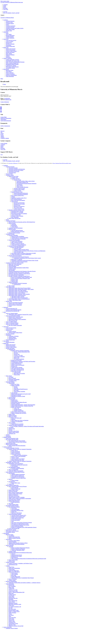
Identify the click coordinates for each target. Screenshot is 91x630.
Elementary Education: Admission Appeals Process (19, 273)
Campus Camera (12, 580)
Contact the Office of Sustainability (16, 470)
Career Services (14, 201)
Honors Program (12, 223)
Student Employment (10, 339)
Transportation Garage (13, 623)
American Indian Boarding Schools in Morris (18, 543)
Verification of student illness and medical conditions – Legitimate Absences (24, 582)
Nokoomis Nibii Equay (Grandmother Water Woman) (22, 577)
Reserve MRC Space (15, 482)
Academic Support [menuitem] (10, 23)
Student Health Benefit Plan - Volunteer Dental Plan (22, 405)
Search (2, 15)
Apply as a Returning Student (12, 323)
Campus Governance (10, 562)
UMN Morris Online (10, 286)
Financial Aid (9, 330)
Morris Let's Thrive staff (16, 417)
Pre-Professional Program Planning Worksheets (26, 183)
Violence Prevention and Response (16, 425)
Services (15, 386)
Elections (10, 430)
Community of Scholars (14, 336)
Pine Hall (16, 353)
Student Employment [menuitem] (10, 46)
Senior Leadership (10, 545)
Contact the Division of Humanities (18, 244)
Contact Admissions (5, 101)
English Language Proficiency (15, 318)
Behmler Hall (11, 585)
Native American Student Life (17, 475)
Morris (4, 7)
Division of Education (13, 235)
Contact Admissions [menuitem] (10, 37)
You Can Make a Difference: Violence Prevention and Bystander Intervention (27, 426)
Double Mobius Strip (15, 576)
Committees (11, 427)
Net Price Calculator (10, 333)
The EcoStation (14, 466)
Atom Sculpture (14, 574)
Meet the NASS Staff (15, 488)
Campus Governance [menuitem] (10, 74)
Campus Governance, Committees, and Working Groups (20, 563)
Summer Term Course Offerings (15, 303)
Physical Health (12, 398)
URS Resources (17, 284)
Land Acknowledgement (6, 120)
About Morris (3, 119)
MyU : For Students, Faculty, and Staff (11, 160)
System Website (4, 143)
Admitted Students (7, 437)
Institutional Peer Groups (16, 556)
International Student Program (12, 505)
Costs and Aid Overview (11, 327)
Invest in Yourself (12, 378)
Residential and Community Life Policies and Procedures (23, 361)
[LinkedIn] (45, 112)
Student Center (12, 621)
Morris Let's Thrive (15, 384)
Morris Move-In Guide (16, 371)
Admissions (5, 307)
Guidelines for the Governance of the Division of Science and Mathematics (29, 250)
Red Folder (16, 390)
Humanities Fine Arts (13, 598)
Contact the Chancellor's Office (17, 550)
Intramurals (8, 436)
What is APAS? (20, 185)
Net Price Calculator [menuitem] (10, 43)
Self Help (16, 387)
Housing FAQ (14, 366)
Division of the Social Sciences (15, 255)
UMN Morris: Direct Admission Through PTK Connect (20, 314)
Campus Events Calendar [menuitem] (11, 51)
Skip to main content (5, 1)
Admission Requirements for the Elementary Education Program (22, 271)
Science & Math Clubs (18, 252)
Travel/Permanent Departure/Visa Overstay (20, 524)
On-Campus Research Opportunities (16, 274)
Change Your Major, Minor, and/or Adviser (26, 181)
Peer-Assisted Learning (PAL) (17, 195)
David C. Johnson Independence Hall (22, 351)
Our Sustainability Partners (14, 467)
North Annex (11, 605)
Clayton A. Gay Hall (18, 355)
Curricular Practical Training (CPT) (18, 515)
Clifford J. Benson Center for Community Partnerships (20, 449)
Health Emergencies (15, 502)
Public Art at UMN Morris (14, 571)
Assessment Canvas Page (14, 171)
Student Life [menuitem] (5, 47)
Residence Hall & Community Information (20, 350)
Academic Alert (14, 177)
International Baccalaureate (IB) (12, 310)
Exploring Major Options (19, 189)
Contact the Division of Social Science (19, 261)
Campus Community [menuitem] (7, 58)
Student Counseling (15, 385)
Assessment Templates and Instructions (17, 169)
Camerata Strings (12, 268)
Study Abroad (9, 375)
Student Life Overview (11, 344)
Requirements (14, 225)
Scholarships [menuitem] (8, 45)
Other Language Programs (16, 242)
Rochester (5, 8)
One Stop (5, 11)
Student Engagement (15, 452)
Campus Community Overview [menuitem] (12, 59)
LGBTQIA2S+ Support (11, 529)
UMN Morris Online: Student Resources (17, 295)
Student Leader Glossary (14, 432)
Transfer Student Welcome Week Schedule (17, 442)
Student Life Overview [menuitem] (11, 48)
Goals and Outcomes (13, 491)
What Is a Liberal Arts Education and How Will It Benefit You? (22, 222)
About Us (13, 553)
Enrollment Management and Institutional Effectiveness (20, 552)
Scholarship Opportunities (14, 379)
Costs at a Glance (9, 329)
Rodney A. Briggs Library (14, 611)
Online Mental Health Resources (21, 389)
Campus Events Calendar (11, 347)
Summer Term (9, 301)
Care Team (11, 503)
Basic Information (15, 217)
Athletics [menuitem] (8, 56)
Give (2, 154)
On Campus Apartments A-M (15, 606)
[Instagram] (45, 110)
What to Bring (17, 374)
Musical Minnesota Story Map (17, 460)
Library (2, 133)
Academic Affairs (12, 551)
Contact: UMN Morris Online (15, 300)
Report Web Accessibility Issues (65, 163)
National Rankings (12, 541)
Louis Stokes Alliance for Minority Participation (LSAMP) (23, 253)
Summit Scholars (14, 480)
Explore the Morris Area (14, 570)
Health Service (14, 399)
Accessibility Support (10, 532)
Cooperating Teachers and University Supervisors (19, 272)
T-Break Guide (12, 428)
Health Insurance (14, 401)
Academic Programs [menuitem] (10, 21)
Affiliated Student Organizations (18, 474)
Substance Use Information (17, 421)
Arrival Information (15, 509)
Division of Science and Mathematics (16, 246)
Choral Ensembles (12, 266)
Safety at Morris (12, 422)
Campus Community (7, 446)
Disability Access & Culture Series (18, 478)
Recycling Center (12, 609)
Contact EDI (11, 484)
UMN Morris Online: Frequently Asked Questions (19, 294)
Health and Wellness (10, 381)
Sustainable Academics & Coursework (19, 464)
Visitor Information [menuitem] (10, 76)
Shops (10, 616)
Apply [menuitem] (7, 33)
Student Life (5, 343)
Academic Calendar (5, 138)
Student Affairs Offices (13, 490)
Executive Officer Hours (14, 431)
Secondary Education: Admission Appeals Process (19, 276)
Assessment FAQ (12, 172)
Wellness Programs (13, 415)
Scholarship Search (13, 338)
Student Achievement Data (14, 537)
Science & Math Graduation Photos (21, 249)
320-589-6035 (7, 98)
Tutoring (13, 196)
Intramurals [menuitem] (8, 57)
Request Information (10, 342)
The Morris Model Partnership (17, 468)
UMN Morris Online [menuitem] (10, 29)
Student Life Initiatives (13, 494)
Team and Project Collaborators (15, 304)
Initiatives (13, 419)
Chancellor (11, 546)
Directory (3, 131)
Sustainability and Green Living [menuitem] (12, 60)
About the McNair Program (17, 230)
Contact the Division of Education (18, 238)
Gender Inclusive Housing (16, 367)
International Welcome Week (17, 510)
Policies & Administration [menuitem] (11, 75)
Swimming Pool (12, 622)
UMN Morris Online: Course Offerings (17, 292)
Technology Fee (12, 433)
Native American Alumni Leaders (16, 492)
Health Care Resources (16, 407)
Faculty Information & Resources (21, 194)
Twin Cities (5, 9)
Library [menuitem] (7, 24)
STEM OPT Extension (16, 518)
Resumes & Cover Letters (19, 204)
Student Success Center (13, 176)
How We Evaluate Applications (15, 325)
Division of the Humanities (14, 240)
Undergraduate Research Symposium (19, 283)
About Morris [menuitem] (6, 69)
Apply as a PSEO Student (11, 321)
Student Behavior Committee (17, 423)
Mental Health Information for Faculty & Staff (21, 393)
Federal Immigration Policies (17, 526)
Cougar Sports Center (13, 591)
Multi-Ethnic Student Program (12, 530)
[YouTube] (45, 109)
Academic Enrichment (10, 220)
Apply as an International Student (13, 315)
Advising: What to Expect (19, 188)
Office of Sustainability (13, 469)
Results (10, 306)
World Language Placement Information (17, 445)
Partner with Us (14, 450)
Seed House (11, 615)
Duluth (4, 5)
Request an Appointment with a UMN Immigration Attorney (24, 527)
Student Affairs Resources (14, 500)
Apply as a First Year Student (12, 324)
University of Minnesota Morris (7, 17)
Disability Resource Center (17, 191)
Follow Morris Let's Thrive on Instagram (19, 420)
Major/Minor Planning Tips (22, 182)
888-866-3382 (8, 99)
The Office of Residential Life (17, 369)
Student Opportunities (13, 282)
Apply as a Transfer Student (12, 313)
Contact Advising (17, 190)
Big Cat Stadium (12, 586)
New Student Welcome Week (12, 439)
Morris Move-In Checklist (19, 373)
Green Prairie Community (19, 356)
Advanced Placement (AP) (11, 308)
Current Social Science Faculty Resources (20, 256)
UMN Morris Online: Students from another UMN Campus (21, 289)
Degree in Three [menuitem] (9, 22)
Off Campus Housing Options (17, 368)
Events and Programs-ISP (14, 528)
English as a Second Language (17, 243)
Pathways (11, 479)
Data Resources (14, 557)
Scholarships (8, 335)
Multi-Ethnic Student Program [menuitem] (12, 66)
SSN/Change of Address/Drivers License (19, 523)
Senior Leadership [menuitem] (10, 72)
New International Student (14, 506)
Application (13, 224)
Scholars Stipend (12, 337)
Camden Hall (11, 588)
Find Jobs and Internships (19, 202)
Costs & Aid (5, 326)
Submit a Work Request (16, 363)
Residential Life (12, 349)
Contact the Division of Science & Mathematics (21, 254)
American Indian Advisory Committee (17, 497)
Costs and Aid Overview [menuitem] (11, 40)
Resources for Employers (19, 206)
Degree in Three (9, 173)
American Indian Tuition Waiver (15, 332)
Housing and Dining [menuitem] (10, 52)
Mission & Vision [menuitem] (9, 70)
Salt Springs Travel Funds (14, 496)
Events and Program (15, 520)
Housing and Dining (10, 348)
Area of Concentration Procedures (16, 302)
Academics (5, 165)
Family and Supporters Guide (12, 438)
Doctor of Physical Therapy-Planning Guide (20, 278)
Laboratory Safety (17, 248)
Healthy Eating (12, 414)
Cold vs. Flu (16, 408)
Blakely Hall (16, 357)
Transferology (19, 184)
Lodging (7, 565)
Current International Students (15, 514)
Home (4, 84)
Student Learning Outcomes (14, 538)
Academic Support (10, 175)
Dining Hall (11, 593)
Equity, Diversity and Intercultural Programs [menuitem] (15, 62)
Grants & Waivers (12, 331)
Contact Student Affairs (13, 504)
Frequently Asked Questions (17, 216)
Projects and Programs (16, 454)
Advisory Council (15, 457)
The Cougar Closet (18, 207)
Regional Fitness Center (14, 610)
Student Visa (14, 511)
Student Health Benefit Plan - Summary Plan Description (23, 404)
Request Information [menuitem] (10, 35)
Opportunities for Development (17, 476)
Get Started (11, 377)
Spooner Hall (16, 354)
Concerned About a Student (14, 499)
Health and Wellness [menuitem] (10, 54)
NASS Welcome (14, 487)
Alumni (2, 135)
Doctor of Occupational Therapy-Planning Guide (21, 277)
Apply (4, 312)
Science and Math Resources (17, 247)
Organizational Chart (13, 564)
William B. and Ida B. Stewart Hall (16, 625)
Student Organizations (10, 345)
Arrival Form (14, 508)
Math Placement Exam (10, 443)
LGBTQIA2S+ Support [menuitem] (11, 65)
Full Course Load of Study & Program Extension (21, 522)
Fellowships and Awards (14, 265)
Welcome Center (12, 624)
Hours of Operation (13, 579)
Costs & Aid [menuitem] (5, 39)
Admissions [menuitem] (5, 31)
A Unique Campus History (14, 540)
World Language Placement (22, 187)
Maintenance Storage (13, 603)
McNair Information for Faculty (18, 231)
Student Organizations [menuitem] (10, 49)
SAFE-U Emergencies (5, 125)
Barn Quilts (13, 575)
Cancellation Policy (13, 380)
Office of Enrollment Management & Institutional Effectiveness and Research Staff (28, 558)
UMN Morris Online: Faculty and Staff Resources (19, 298)
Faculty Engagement (15, 451)
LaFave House (12, 601)
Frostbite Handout (17, 409)
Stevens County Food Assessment (18, 456)
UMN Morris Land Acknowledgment (16, 544)
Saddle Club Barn (12, 612)
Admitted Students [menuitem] (10, 36)
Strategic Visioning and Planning (18, 549)
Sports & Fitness (12, 397)
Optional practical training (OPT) (18, 516)
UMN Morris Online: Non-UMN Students (17, 290)
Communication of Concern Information (19, 237)
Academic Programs (10, 166)
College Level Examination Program (13, 309)
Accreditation (11, 535)
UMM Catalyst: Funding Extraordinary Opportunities (20, 498)
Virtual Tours (11, 567)
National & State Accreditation (17, 236)
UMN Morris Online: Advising (17, 296)
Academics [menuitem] (5, 19)
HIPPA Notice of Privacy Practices (18, 411)
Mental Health (12, 383)
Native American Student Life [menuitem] (12, 63)
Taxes (12, 521)
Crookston (5, 4)
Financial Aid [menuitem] (9, 42)
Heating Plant (11, 597)
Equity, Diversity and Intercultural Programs (15, 472)
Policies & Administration (11, 581)
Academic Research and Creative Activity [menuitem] (14, 28)
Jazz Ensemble (12, 270)
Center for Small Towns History (18, 458)
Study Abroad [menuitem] (9, 53)
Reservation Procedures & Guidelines (19, 213)
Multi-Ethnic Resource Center (15, 604)
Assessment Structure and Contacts (16, 170)
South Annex (11, 618)
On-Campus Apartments (19, 359)
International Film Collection (17, 211)
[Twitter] (45, 108)
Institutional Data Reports (16, 555)
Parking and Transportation (14, 568)
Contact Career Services (19, 208)
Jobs (1, 132)
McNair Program (12, 229)
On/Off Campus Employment (17, 517)
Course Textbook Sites (16, 214)
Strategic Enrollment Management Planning (20, 547)
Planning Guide (14, 279)
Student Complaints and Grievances (18, 413)
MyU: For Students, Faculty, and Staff (11, 12)
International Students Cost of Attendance (17, 319)
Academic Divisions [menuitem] (10, 27)
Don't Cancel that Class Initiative (18, 200)
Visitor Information (10, 583)
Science (10, 613)
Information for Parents (16, 395)
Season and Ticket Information (15, 264)
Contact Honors (14, 226)
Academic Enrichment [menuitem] (10, 25)
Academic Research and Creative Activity (14, 262)
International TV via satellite (17, 212)
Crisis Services (14, 392)
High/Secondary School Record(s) (16, 317)
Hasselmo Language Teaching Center (16, 210)
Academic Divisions (10, 234)
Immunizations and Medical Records (19, 402)
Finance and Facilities (13, 559)
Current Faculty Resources (16, 241)
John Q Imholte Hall (13, 600)
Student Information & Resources (21, 193)
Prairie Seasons (14, 573)
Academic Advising (15, 178)
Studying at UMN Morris (16, 512)
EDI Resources (12, 481)
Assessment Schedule (13, 167)
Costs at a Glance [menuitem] (9, 41)
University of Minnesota (13, 163)
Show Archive (12, 285)
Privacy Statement (56, 163)
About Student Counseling (19, 391)
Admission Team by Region (12, 628)
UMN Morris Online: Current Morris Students (18, 291)
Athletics (2, 137)
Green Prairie (11, 595)
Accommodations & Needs (17, 362)
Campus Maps (4, 117)
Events (2, 134)
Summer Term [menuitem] (9, 30)
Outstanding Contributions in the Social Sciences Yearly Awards (27, 258)
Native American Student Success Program (18, 486)
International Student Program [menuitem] (12, 64)
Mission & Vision (9, 534)
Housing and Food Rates (16, 360)
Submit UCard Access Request (17, 365)
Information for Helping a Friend (18, 396)
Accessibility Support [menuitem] (10, 68)
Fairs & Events (17, 205)
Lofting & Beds (17, 372)
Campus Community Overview (12, 448)
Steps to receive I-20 (13, 320)
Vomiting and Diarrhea (18, 410)
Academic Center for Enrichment (15, 228)
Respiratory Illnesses (15, 403)
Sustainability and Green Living (12, 462)
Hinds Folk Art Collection (16, 259)
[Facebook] (45, 107)
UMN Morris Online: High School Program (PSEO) (20, 288)
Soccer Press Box (12, 617)
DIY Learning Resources (16, 199)
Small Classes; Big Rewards (14, 218)
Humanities (11, 599)
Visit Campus (6, 341)
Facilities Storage (12, 594)
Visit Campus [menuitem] (9, 34)
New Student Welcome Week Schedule (17, 440)
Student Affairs (12, 561)
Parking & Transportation (6, 118)
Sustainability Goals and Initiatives (16, 463)
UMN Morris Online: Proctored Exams (19, 297)
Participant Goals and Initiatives (20, 455)
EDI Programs (12, 473)
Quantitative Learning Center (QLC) (19, 197)
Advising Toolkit (17, 179)
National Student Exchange (14, 232)
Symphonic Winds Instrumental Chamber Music (19, 267)
